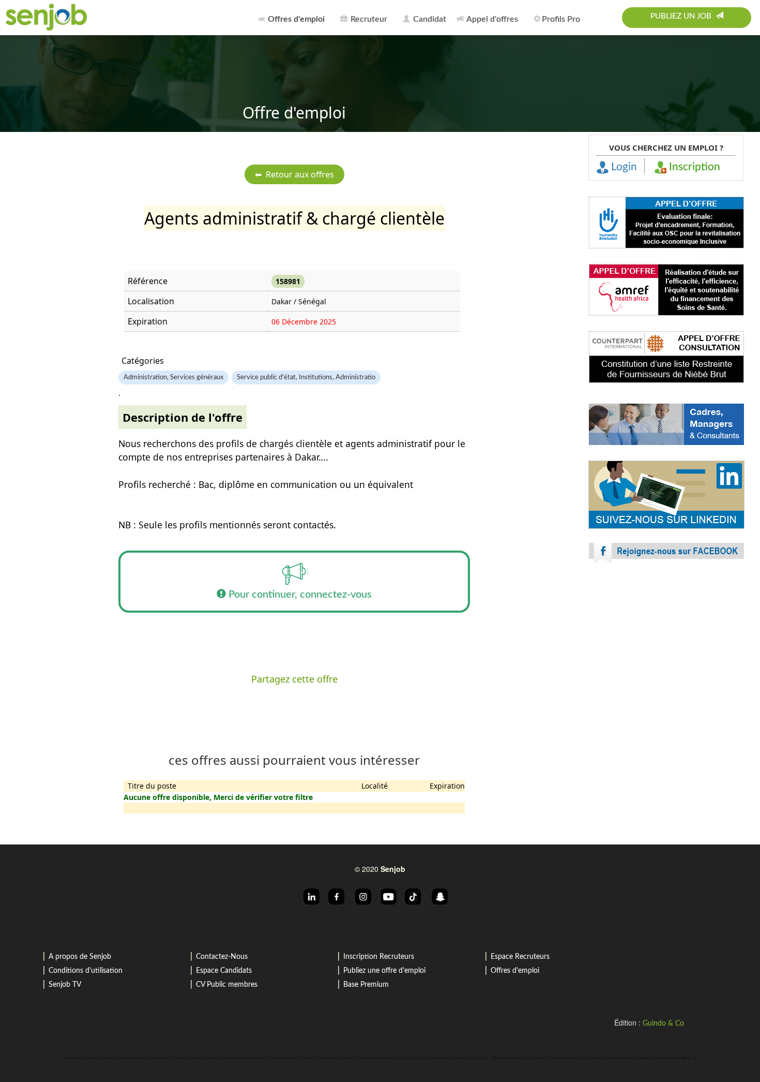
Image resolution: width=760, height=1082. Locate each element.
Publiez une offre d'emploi (384, 970)
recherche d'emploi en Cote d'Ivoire (389, 1058)
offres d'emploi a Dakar (291, 1058)
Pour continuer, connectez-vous (299, 594)
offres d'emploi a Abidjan (628, 1058)
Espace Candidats (224, 970)
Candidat (428, 19)
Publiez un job (683, 16)
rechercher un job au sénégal (145, 1058)
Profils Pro (561, 19)
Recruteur (367, 19)
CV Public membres (226, 984)
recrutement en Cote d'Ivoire (576, 1058)
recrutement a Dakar (335, 1058)
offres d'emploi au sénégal (198, 1058)
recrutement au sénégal (245, 1058)
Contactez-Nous (222, 956)
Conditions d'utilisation (86, 970)
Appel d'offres (491, 19)
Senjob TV (65, 984)
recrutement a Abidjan (674, 1058)
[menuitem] (294, 17)
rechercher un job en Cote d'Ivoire (455, 1058)
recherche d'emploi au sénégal (89, 1058)
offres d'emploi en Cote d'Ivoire (518, 1058)
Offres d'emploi (515, 970)
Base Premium (366, 984)
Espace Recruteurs (520, 956)
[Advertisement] (666, 662)
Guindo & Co (663, 1023)
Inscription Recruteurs (378, 956)
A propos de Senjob (80, 956)
